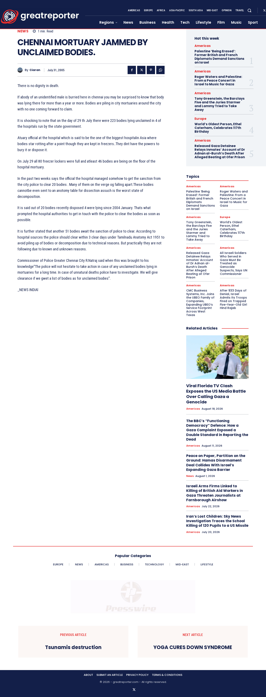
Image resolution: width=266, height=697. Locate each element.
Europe (200, 118)
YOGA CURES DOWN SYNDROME (192, 647)
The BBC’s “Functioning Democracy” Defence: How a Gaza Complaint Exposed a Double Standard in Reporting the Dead (217, 430)
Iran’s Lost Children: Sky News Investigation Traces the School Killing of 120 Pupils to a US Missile (217, 521)
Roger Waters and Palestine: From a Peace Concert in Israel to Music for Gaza (218, 80)
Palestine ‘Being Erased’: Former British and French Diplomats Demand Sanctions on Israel (219, 57)
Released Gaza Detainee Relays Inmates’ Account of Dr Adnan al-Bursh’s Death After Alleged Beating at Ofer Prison (220, 151)
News (22, 31)
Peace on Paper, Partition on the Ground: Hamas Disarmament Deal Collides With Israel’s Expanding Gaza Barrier (215, 462)
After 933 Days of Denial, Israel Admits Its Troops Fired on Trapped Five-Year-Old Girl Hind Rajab (233, 299)
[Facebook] (132, 70)
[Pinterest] (151, 70)
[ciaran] (21, 70)
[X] (141, 70)
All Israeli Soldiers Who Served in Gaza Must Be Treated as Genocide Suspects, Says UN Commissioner (233, 263)
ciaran (35, 70)
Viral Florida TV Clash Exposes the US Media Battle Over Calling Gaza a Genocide (216, 394)
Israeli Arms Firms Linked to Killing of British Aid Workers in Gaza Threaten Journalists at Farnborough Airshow (214, 493)
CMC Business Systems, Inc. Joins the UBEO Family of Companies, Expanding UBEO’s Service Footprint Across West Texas (200, 302)
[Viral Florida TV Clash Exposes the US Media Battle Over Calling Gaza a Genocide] (217, 357)
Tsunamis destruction (73, 647)
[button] (249, 10)
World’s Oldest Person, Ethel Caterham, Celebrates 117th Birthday (218, 128)
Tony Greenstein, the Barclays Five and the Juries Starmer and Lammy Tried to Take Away (220, 104)
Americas (203, 45)
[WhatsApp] (160, 70)
